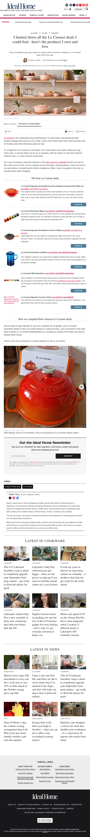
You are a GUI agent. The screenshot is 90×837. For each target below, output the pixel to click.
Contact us (47, 805)
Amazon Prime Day (12, 487)
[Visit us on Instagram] (77, 5)
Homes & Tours (37, 15)
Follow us (70, 131)
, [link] (62, 297)
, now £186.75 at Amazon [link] (34, 189)
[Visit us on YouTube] (86, 5)
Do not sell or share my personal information (45, 812)
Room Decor (9, 15)
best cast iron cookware (56, 162)
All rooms (34, 33)
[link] (11, 193)
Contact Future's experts (29, 805)
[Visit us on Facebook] (70, 5)
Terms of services (35, 462)
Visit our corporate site (72, 829)
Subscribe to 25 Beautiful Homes (64, 782)
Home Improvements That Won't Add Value (25, 778)
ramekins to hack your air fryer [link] (69, 281)
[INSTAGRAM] (14, 498)
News (65, 60)
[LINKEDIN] (18, 498)
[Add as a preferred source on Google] (45, 820)
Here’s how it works (69, 65)
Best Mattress (45, 769)
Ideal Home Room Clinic (64, 777)
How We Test (76, 805)
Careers (70, 808)
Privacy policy (43, 808)
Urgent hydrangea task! (23, 22)
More (82, 15)
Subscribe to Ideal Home (64, 769)
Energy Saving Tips (25, 783)
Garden (22, 15)
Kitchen (44, 33)
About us (12, 805)
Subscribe (78, 9)
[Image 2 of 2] (81, 386)
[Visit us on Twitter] (74, 5)
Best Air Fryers (45, 781)
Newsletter (82, 131)
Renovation (53, 15)
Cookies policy (58, 808)
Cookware (54, 33)
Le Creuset (9, 138)
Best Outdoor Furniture (45, 777)
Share (9, 131)
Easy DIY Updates (25, 773)
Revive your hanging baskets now (51, 22)
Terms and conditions (26, 808)
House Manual (69, 15)
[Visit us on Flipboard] (83, 5)
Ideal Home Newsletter (65, 773)
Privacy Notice (72, 462)
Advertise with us (61, 805)
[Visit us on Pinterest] (80, 5)
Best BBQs (45, 773)
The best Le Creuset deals (29, 123)
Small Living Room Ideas (25, 769)
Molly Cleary (35, 60)
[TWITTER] (11, 498)
